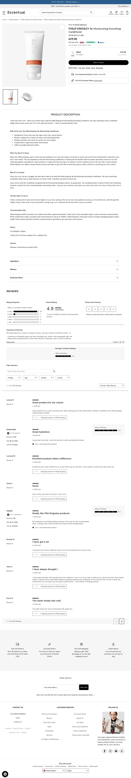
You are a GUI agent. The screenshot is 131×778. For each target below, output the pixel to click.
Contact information (60, 766)
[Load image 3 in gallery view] (26, 96)
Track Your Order (49, 722)
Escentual (40, 766)
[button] (4, 12)
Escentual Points (80, 714)
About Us (80, 718)
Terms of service (83, 766)
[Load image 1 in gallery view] (10, 96)
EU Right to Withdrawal (50, 739)
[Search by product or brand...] (91, 12)
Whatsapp (99, 68)
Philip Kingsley (81, 25)
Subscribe (84, 687)
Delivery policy (94, 766)
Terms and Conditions (80, 726)
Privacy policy (49, 766)
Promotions (49, 731)
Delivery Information (49, 714)
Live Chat (81, 68)
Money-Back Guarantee (80, 735)
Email (93, 68)
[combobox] (67, 12)
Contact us (125, 6)
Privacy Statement (80, 731)
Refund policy (72, 766)
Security (49, 735)
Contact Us (18, 722)
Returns (49, 718)
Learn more (98, 80)
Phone (88, 68)
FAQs (49, 726)
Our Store (80, 722)
